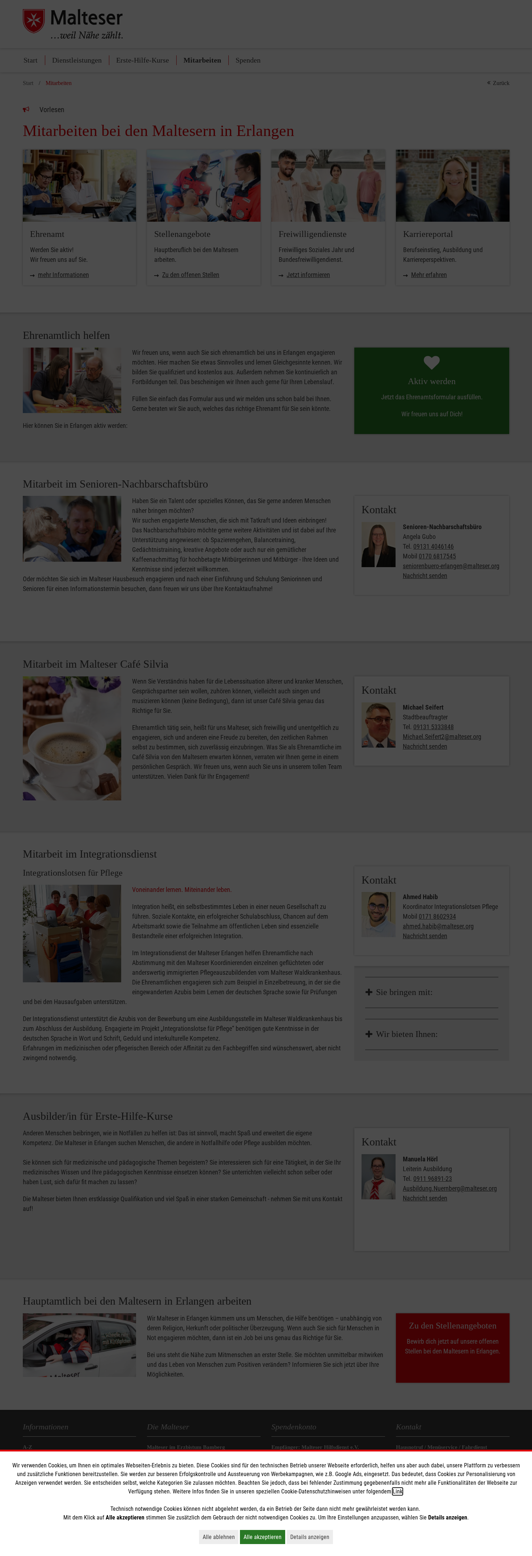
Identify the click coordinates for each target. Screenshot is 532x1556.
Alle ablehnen (220, 1536)
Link (397, 1491)
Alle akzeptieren (264, 1536)
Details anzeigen (311, 1536)
